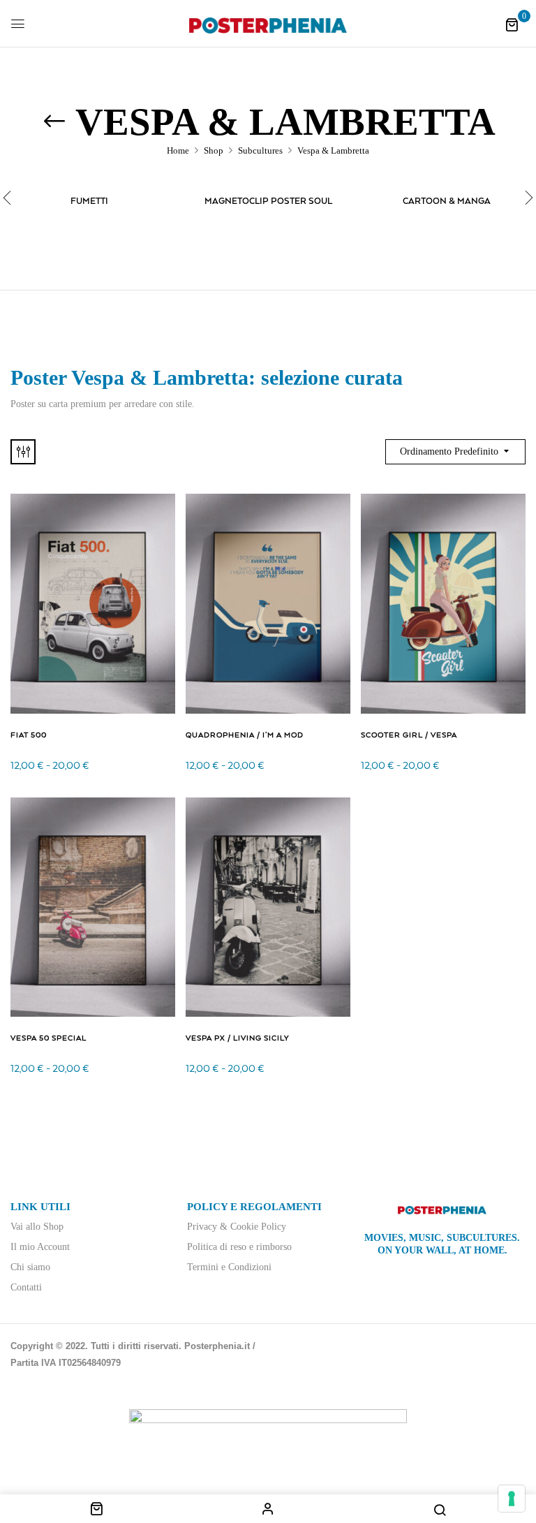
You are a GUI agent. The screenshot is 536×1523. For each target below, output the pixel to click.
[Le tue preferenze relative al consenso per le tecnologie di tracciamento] (511, 1498)
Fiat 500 (28, 735)
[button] (512, 25)
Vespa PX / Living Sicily (238, 1038)
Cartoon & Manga (447, 201)
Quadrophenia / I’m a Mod (245, 735)
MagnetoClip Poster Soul (268, 201)
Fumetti (89, 201)
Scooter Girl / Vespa (409, 735)
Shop (213, 150)
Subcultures (260, 150)
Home (178, 150)
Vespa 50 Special (48, 1038)
